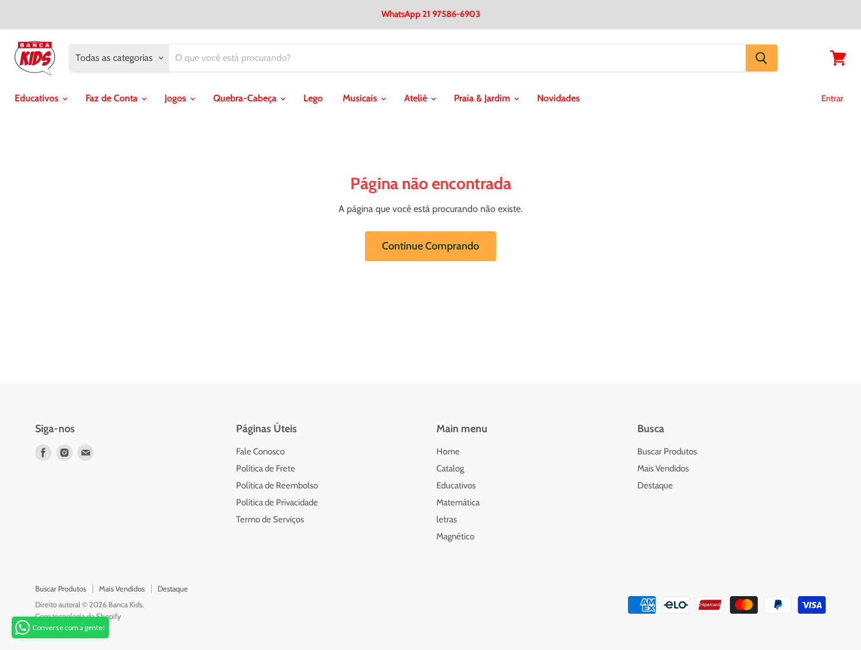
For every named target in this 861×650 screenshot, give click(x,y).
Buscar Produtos (667, 451)
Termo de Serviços (270, 519)
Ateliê (416, 98)
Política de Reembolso (277, 485)
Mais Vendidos (663, 468)
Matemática (458, 502)
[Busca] (761, 58)
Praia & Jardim (483, 98)
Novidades (558, 98)
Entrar (832, 98)
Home (448, 451)
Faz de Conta (113, 98)
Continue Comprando (430, 246)
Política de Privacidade (277, 502)
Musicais (361, 98)
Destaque (655, 485)
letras (446, 519)
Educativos (38, 98)
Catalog (450, 468)
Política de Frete (265, 468)
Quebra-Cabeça (246, 98)
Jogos (177, 98)
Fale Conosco (260, 451)
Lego (313, 98)
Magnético (455, 536)
